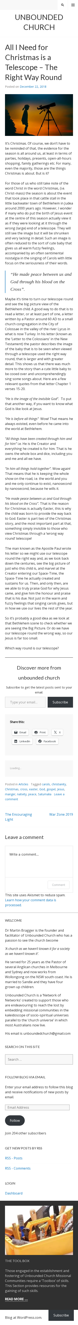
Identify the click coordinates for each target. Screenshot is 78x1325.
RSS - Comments (18, 1168)
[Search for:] (39, 1059)
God (42, 789)
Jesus (60, 789)
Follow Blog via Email (25, 1077)
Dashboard (13, 1193)
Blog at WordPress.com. (23, 1317)
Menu (73, 5)
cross (23, 789)
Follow (15, 1120)
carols (46, 784)
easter (33, 789)
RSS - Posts (13, 1158)
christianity (59, 784)
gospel (51, 789)
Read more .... (16, 1299)
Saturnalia (44, 794)
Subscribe (60, 702)
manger (10, 794)
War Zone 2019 (61, 814)
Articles (23, 784)
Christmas (12, 789)
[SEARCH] (63, 5)
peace (32, 794)
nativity (22, 794)
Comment (58, 885)
